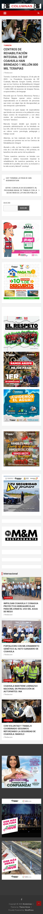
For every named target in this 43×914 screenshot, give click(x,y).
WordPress (29, 910)
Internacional (10, 573)
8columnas (27, 904)
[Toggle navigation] (5, 13)
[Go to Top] (38, 903)
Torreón (7, 45)
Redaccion (9, 73)
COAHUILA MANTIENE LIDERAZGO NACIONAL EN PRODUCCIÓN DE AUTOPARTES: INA (21, 689)
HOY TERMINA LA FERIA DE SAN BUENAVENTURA (19, 179)
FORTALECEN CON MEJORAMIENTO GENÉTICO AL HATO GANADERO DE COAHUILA (21, 649)
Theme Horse (24, 907)
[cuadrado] (21, 223)
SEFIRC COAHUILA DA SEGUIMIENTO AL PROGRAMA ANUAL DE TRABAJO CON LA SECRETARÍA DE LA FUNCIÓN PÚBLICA (20, 190)
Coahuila (8, 598)
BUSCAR (7, 203)
